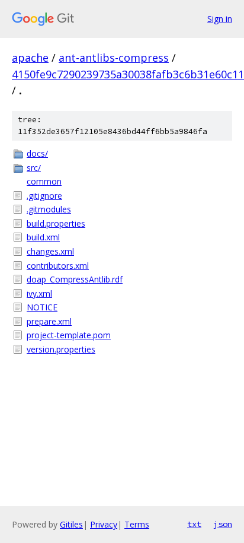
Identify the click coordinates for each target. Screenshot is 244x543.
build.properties (56, 223)
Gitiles (71, 524)
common (44, 181)
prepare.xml (49, 321)
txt (194, 524)
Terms (136, 524)
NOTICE (42, 307)
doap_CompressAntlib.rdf (75, 279)
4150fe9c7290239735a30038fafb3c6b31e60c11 (128, 74)
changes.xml (50, 251)
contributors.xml (58, 265)
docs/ (37, 153)
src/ (34, 167)
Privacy (103, 524)
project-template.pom (69, 335)
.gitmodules (49, 209)
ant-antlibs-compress (114, 57)
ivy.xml (39, 293)
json (222, 524)
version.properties (61, 349)
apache (30, 57)
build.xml (43, 237)
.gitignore (44, 195)
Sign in (219, 18)
